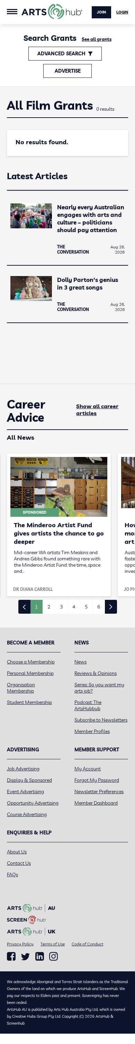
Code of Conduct (87, 943)
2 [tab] (48, 607)
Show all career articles (97, 409)
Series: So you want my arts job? (99, 687)
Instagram (53, 956)
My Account (87, 769)
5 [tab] (86, 607)
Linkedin (39, 956)
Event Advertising (25, 791)
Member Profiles (92, 731)
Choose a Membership (31, 662)
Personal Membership (30, 673)
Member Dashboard (96, 803)
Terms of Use (52, 943)
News (80, 662)
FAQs (12, 874)
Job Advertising (23, 769)
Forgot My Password (96, 780)
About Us (17, 852)
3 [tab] (61, 607)
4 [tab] (73, 607)
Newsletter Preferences (99, 791)
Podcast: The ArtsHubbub (87, 705)
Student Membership (29, 702)
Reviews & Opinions (95, 673)
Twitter (25, 956)
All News (20, 437)
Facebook (11, 956)
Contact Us (19, 863)
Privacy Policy (20, 943)
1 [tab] (36, 607)
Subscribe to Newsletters (100, 720)
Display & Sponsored (29, 780)
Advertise (68, 71)
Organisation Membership (21, 687)
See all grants (96, 39)
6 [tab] (98, 607)
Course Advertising (27, 814)
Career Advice (26, 411)
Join (101, 12)
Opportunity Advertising (32, 803)
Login (122, 12)
